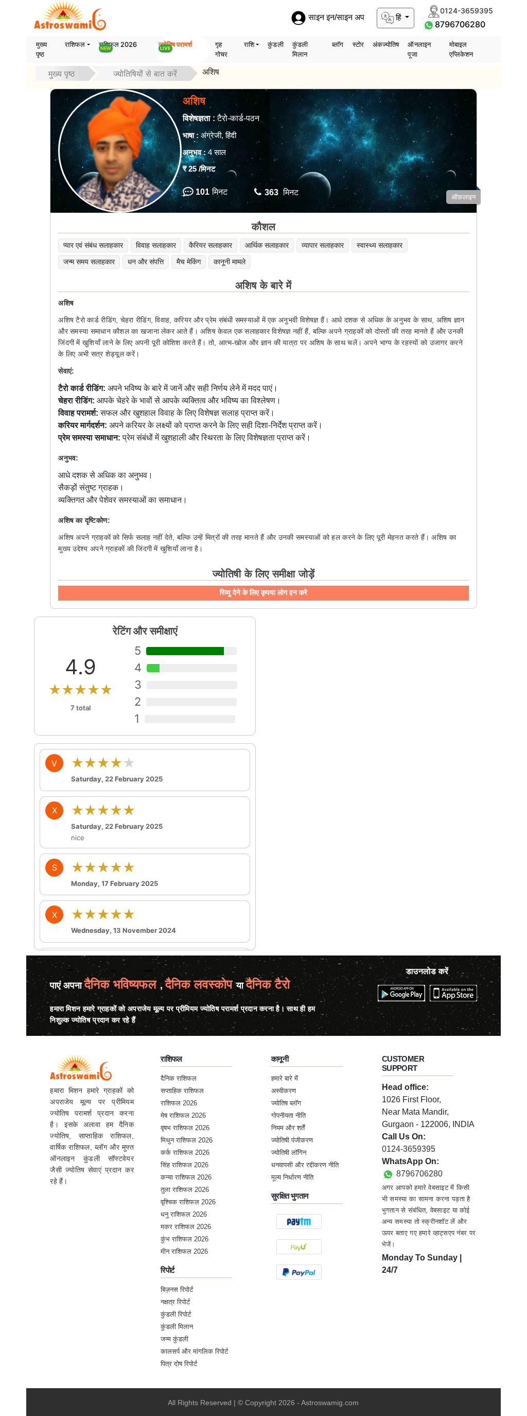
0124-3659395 (408, 1149)
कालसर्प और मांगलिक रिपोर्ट (194, 1351)
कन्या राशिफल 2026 (186, 1177)
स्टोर (358, 44)
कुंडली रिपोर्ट (176, 1314)
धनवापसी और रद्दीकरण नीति (305, 1165)
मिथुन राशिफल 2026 (187, 1140)
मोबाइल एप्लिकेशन (461, 49)
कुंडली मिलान (300, 49)
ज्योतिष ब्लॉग (286, 1103)
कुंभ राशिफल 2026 (184, 1239)
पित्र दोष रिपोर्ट (179, 1364)
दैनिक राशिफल (179, 1078)
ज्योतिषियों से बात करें (145, 74)
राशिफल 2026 (118, 46)
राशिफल (75, 44)
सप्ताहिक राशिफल (182, 1091)
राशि (249, 44)
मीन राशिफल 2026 (184, 1251)
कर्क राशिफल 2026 (185, 1152)
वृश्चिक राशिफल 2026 (188, 1202)
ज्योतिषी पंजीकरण (292, 1140)
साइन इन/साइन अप (335, 17)
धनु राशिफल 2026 (184, 1214)
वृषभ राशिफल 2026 (185, 1128)
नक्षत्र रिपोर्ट (175, 1302)
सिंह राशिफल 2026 (184, 1165)
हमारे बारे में (284, 1078)
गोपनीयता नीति (288, 1115)
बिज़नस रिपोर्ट (177, 1289)
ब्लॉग (337, 44)
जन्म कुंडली (174, 1339)
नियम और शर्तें (288, 1128)
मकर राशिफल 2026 (186, 1227)
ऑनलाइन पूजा (419, 49)
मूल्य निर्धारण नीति (292, 1177)
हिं (398, 17)
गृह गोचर (221, 49)
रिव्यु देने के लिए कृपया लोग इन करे (263, 592)
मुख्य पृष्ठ (41, 49)
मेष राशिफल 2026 (183, 1115)
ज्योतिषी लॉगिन (288, 1152)
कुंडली (275, 44)
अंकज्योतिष (386, 44)
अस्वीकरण (283, 1091)
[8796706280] (429, 24)
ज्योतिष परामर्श (175, 46)
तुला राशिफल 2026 (185, 1189)
